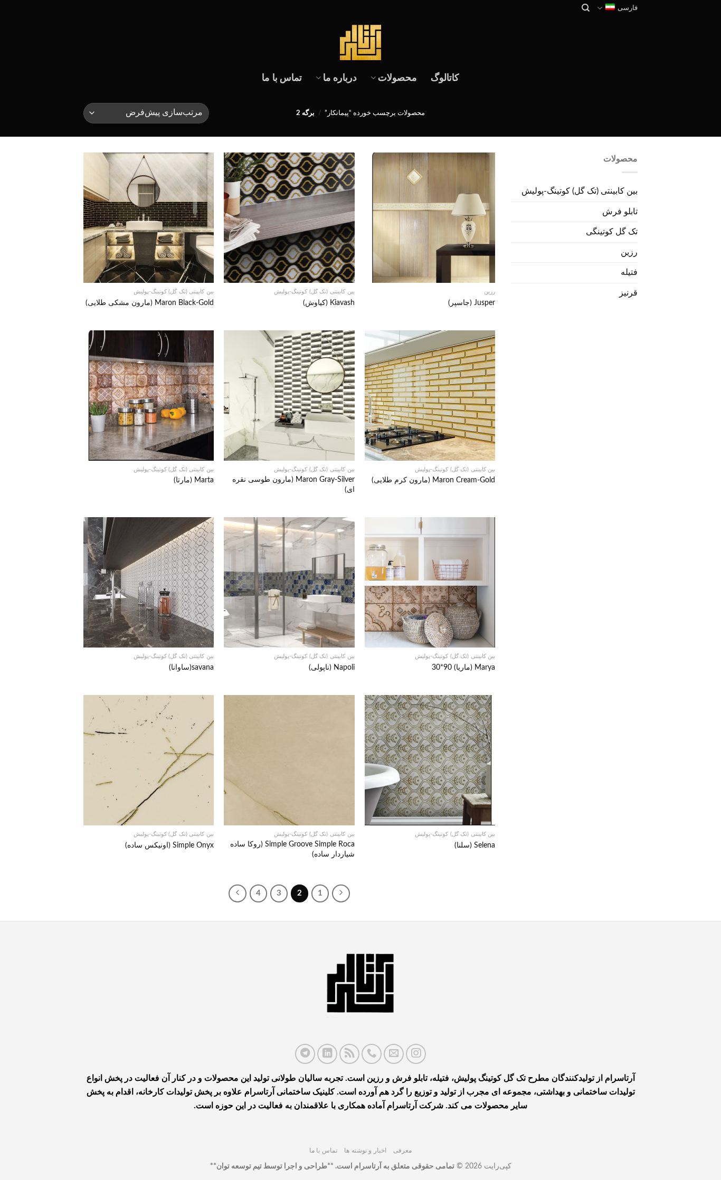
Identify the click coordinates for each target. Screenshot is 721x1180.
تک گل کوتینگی (612, 231)
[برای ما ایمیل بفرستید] (394, 1054)
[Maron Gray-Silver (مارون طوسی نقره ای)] (289, 395)
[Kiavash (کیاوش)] (289, 218)
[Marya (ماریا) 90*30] (430, 582)
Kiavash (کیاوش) (329, 303)
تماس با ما (282, 77)
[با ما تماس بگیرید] (372, 1054)
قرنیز (628, 293)
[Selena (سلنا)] (430, 760)
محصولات (397, 77)
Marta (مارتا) (194, 480)
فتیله (629, 272)
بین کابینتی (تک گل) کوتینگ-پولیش (579, 191)
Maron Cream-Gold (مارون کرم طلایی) (433, 480)
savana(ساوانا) (191, 667)
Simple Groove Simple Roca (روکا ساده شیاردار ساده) (292, 849)
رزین (629, 252)
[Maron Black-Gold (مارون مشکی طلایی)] (148, 218)
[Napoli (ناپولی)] (289, 582)
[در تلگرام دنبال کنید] (305, 1054)
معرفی (402, 1150)
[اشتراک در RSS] (349, 1054)
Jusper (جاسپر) (471, 303)
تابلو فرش (620, 211)
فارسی (628, 8)
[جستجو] (585, 8)
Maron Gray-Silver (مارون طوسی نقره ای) (293, 484)
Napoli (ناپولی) (332, 667)
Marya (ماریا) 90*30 (463, 667)
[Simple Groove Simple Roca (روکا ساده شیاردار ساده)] (289, 760)
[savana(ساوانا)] (148, 582)
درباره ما (340, 77)
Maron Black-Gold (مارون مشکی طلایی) (150, 303)
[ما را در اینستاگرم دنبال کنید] (416, 1054)
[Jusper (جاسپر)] (430, 218)
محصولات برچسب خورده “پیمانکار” (375, 113)
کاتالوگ (445, 77)
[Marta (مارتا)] (148, 395)
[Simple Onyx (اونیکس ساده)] (148, 760)
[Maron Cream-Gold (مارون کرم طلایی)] (430, 395)
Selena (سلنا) (474, 845)
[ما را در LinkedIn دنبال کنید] (327, 1054)
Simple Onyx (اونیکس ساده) (169, 845)
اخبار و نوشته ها (365, 1150)
